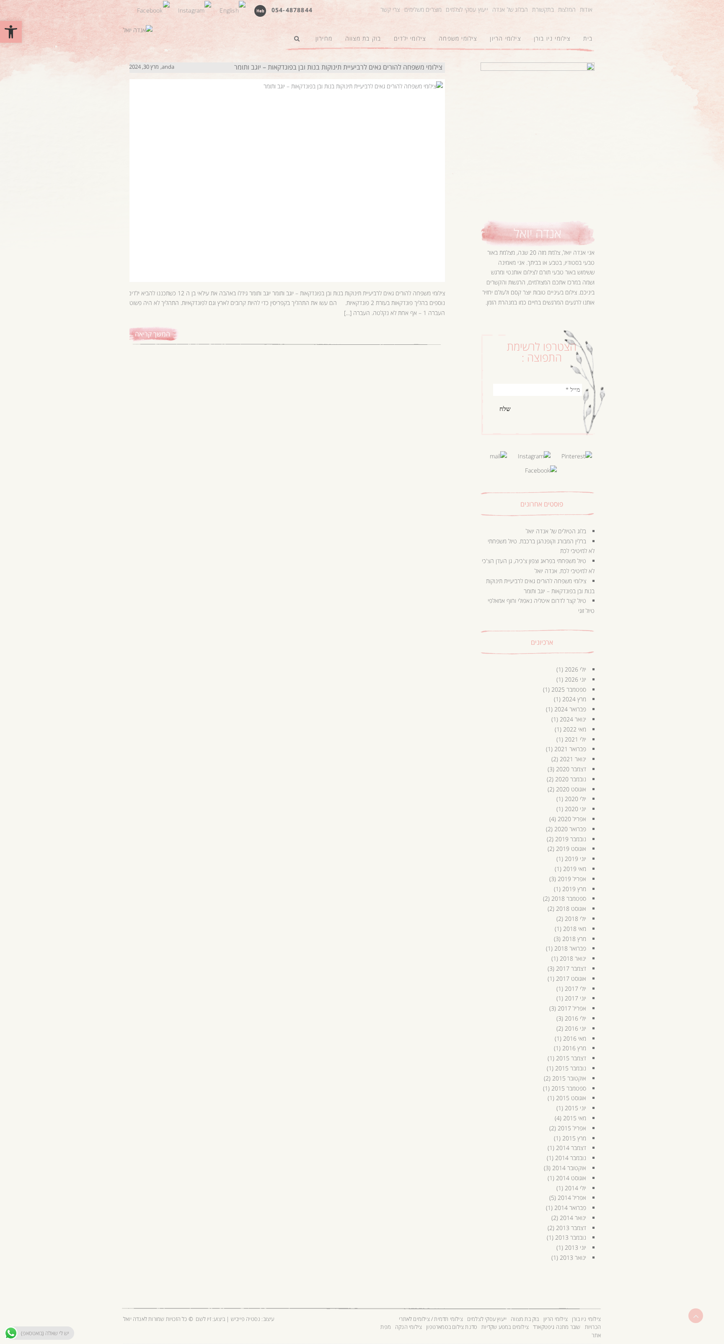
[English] (232, 9)
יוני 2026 (575, 679)
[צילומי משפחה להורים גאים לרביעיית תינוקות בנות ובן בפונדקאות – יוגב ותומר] (286, 172)
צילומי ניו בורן (586, 1319)
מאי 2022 (574, 729)
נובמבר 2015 (570, 1068)
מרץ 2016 (574, 1048)
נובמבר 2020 (570, 779)
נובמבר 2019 (570, 839)
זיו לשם (203, 1319)
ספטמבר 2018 (568, 898)
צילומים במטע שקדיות (505, 1327)
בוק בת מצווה (525, 1319)
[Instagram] (194, 9)
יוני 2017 (575, 998)
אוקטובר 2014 (569, 1168)
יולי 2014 (575, 1188)
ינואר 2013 (573, 1257)
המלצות (567, 9)
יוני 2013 (575, 1247)
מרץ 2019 (574, 889)
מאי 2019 (574, 869)
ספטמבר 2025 (568, 689)
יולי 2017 (575, 988)
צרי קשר (390, 9)
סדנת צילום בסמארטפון (451, 1327)
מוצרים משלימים (423, 9)
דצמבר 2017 (571, 968)
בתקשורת (542, 9)
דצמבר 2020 (571, 769)
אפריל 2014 (572, 1198)
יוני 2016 (575, 1028)
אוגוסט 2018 (571, 908)
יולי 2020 (575, 799)
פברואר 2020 (570, 829)
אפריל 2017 (572, 1008)
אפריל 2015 (572, 1128)
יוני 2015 (575, 1108)
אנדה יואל (537, 233)
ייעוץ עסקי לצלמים (467, 9)
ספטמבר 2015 (568, 1088)
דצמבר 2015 (571, 1058)
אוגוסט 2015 (571, 1098)
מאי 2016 (574, 1038)
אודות (586, 9)
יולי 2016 (575, 1018)
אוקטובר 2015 (569, 1078)
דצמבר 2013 (571, 1228)
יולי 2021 (575, 739)
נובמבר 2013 (570, 1237)
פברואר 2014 (570, 1208)
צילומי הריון (555, 1319)
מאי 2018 (574, 929)
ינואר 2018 (573, 958)
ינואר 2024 (573, 719)
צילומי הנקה (408, 1327)
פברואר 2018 (570, 948)
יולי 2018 (575, 919)
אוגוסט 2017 (571, 978)
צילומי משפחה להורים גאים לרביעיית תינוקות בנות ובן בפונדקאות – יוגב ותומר (338, 67)
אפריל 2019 (572, 879)
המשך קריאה (152, 334)
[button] (11, 32)
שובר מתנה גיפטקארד (557, 1327)
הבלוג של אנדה (510, 9)
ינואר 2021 (573, 759)
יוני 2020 (575, 809)
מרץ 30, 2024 (144, 66)
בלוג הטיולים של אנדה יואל (556, 531)
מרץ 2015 (574, 1138)
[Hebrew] (260, 10)
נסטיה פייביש (245, 1319)
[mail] (498, 456)
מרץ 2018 (574, 939)
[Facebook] (153, 9)
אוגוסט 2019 (571, 849)
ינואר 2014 (573, 1218)
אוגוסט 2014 (571, 1178)
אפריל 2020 (572, 819)
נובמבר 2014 (570, 1158)
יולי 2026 (575, 669)
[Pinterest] (576, 456)
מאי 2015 (574, 1118)
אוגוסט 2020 (571, 789)
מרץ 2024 (574, 699)
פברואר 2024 (570, 709)
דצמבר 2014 (571, 1148)
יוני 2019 (575, 859)
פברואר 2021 (570, 749)
